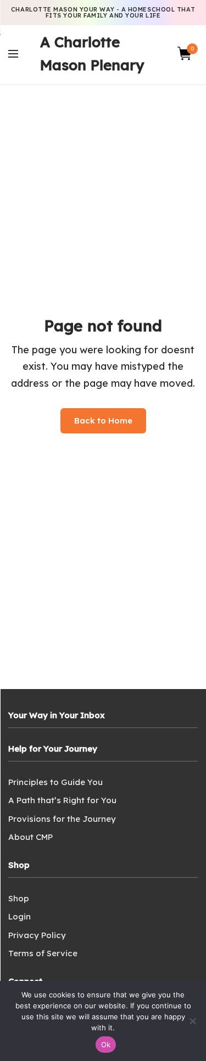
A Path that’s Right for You (62, 800)
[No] (192, 1020)
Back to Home (103, 420)
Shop (18, 898)
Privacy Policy (37, 935)
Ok (106, 1044)
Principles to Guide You (55, 782)
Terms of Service (42, 953)
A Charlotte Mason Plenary (92, 53)
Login (19, 916)
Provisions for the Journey (62, 819)
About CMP (30, 837)
